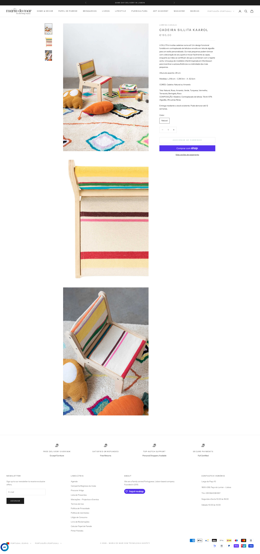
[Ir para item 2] (48, 42)
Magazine (179, 11)
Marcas (194, 11)
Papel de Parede (68, 11)
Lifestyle (120, 11)
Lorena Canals (168, 25)
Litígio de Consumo (79, 517)
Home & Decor (45, 11)
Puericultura (139, 11)
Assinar (15, 501)
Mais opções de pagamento (187, 154)
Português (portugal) (220, 11)
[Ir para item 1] (48, 29)
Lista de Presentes (79, 495)
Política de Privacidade (80, 508)
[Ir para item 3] (48, 55)
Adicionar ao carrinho (187, 140)
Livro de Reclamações (80, 522)
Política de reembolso (80, 513)
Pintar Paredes (77, 531)
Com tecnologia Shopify (137, 543)
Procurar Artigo (77, 490)
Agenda (74, 481)
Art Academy (160, 11)
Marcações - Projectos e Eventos (85, 499)
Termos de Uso (77, 504)
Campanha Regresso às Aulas (83, 486)
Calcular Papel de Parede (81, 526)
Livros (106, 11)
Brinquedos (90, 11)
